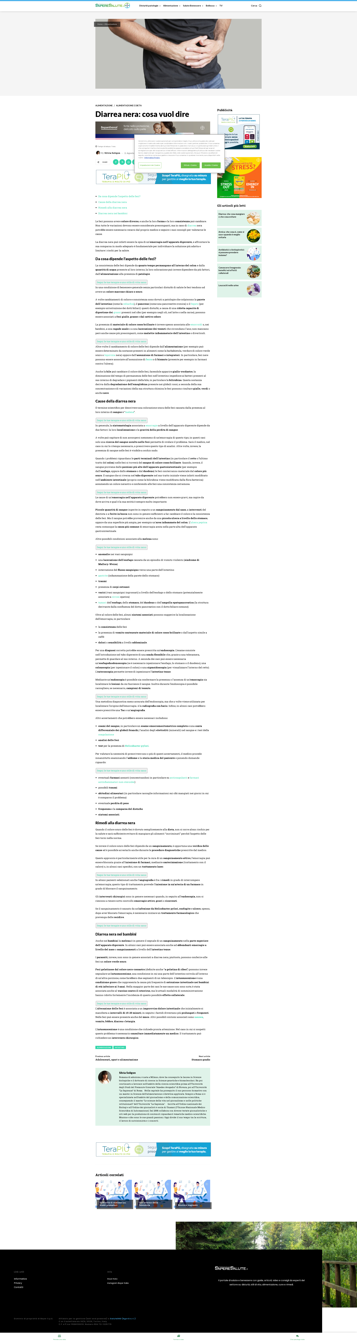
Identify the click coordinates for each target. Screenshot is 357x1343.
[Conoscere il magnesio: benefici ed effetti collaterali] (253, 271)
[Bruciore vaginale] (192, 1194)
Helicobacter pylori (137, 745)
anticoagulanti (178, 777)
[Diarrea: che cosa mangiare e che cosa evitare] (253, 218)
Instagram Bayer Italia (118, 1283)
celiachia (128, 303)
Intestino (119, 1047)
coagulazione (106, 734)
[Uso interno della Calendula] (153, 1194)
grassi (117, 312)
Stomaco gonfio (201, 1059)
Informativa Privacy (20, 1281)
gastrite (103, 575)
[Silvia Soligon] (98, 153)
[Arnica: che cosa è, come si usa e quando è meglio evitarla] (253, 236)
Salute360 (115, 1318)
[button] (256, 5)
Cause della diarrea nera (112, 202)
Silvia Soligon (112, 153)
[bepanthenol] (152, 130)
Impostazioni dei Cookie (150, 165)
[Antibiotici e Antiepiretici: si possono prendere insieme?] (253, 253)
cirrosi (116, 596)
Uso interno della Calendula (148, 1203)
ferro (149, 359)
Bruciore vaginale (188, 1205)
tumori (102, 602)
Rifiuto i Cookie (190, 165)
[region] (179, 153)
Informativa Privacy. (152, 158)
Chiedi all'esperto (108, 1197)
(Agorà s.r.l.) (129, 1318)
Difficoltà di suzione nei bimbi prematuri (113, 1203)
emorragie (151, 425)
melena (129, 412)
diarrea (191, 225)
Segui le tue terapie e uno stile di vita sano (121, 282)
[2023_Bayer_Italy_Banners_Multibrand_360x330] (239, 177)
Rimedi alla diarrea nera (112, 207)
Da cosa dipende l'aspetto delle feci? (119, 196)
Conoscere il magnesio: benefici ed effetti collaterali (230, 270)
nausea (198, 1017)
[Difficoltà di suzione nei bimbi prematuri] (113, 1194)
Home (100, 24)
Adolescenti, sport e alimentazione (116, 1059)
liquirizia (109, 355)
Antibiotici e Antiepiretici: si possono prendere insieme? (231, 252)
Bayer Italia (112, 1279)
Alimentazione (110, 24)
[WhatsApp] (128, 162)
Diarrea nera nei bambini (113, 213)
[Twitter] (122, 162)
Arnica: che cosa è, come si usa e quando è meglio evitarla (231, 235)
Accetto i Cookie (211, 165)
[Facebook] (116, 162)
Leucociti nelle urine (229, 285)
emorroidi (196, 324)
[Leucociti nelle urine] (253, 289)
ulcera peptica (199, 522)
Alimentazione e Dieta (129, 105)
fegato (194, 303)
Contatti (18, 1287)
